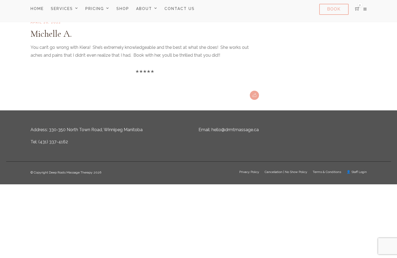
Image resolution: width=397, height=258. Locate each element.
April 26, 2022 (46, 22)
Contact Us (179, 8)
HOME (37, 8)
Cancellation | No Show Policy (286, 172)
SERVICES (62, 8)
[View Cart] (357, 9)
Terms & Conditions (327, 172)
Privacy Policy (249, 172)
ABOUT (144, 8)
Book (334, 9)
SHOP (122, 8)
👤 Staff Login (356, 172)
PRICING (94, 8)
